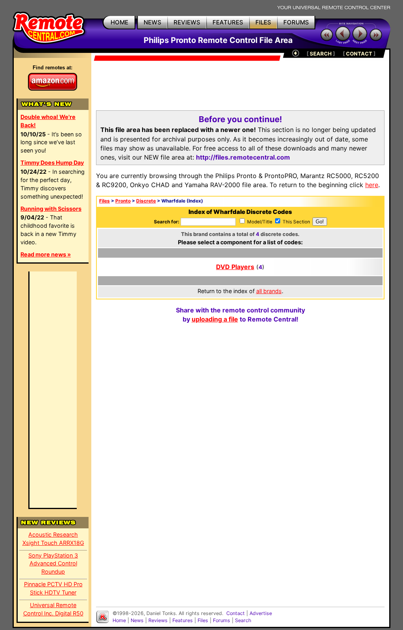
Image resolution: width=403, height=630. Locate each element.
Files (104, 201)
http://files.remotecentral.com (243, 157)
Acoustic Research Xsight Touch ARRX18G (53, 538)
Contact (235, 613)
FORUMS (296, 22)
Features (182, 620)
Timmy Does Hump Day (52, 162)
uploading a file (215, 319)
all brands (269, 291)
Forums (221, 620)
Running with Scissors (50, 208)
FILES (263, 22)
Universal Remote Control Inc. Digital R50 (53, 609)
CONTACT (359, 53)
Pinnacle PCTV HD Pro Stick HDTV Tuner (53, 588)
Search (243, 620)
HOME (119, 22)
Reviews (158, 620)
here (371, 185)
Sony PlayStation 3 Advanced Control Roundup (53, 563)
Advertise (261, 613)
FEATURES (228, 22)
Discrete (146, 201)
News (137, 620)
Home (119, 620)
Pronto (123, 201)
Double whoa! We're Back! (48, 120)
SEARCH (321, 53)
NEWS (152, 22)
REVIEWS (187, 22)
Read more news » (45, 254)
